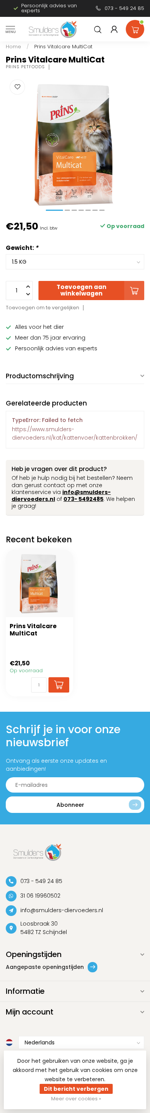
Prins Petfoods (25, 67)
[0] (135, 27)
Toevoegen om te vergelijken (42, 307)
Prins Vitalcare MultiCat (63, 46)
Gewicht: (22, 248)
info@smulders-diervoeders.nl (61, 910)
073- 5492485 (83, 499)
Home (13, 46)
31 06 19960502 (40, 896)
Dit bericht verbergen (76, 1089)
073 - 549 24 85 (124, 8)
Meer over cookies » (76, 1098)
